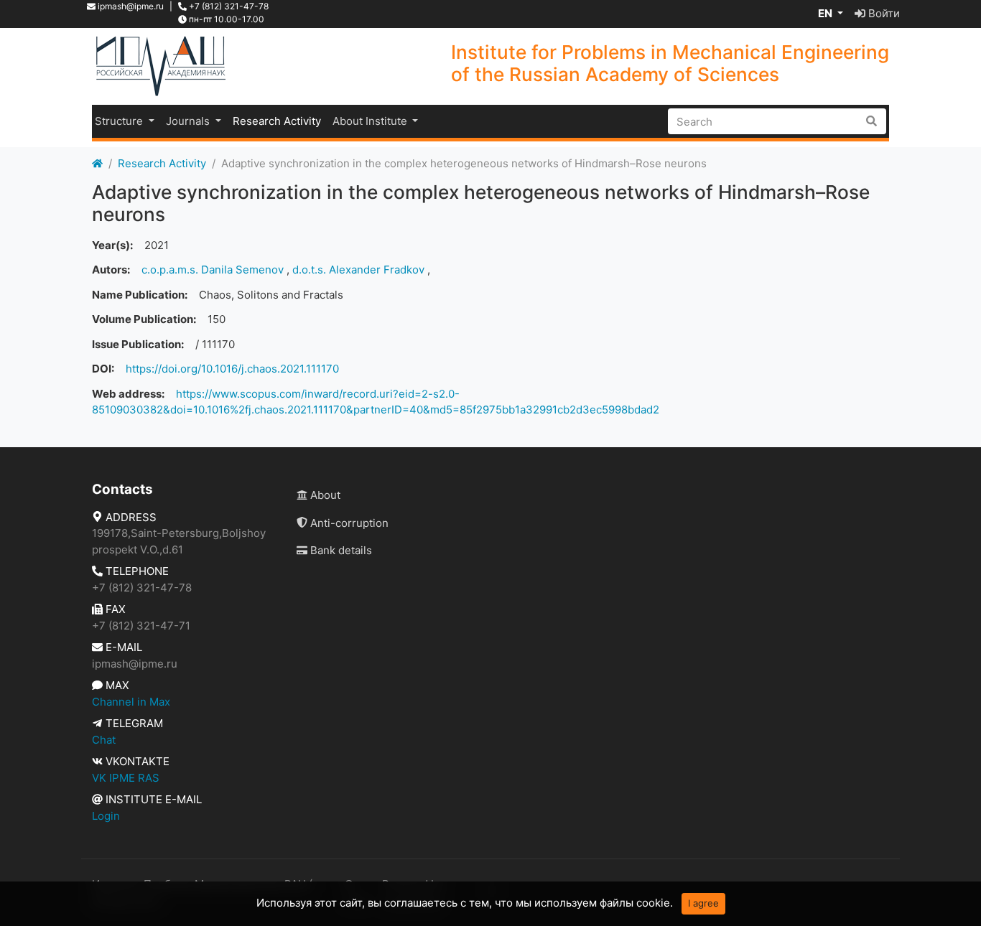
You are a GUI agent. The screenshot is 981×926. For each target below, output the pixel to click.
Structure (120, 121)
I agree (703, 903)
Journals (189, 121)
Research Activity (277, 121)
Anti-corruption (348, 523)
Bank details (339, 550)
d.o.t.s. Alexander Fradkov (358, 269)
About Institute (371, 121)
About (323, 495)
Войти (882, 13)
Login (106, 816)
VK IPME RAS (125, 778)
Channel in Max (131, 701)
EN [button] (826, 13)
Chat (104, 740)
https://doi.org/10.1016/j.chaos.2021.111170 (232, 368)
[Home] (97, 164)
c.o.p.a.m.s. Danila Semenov (212, 269)
